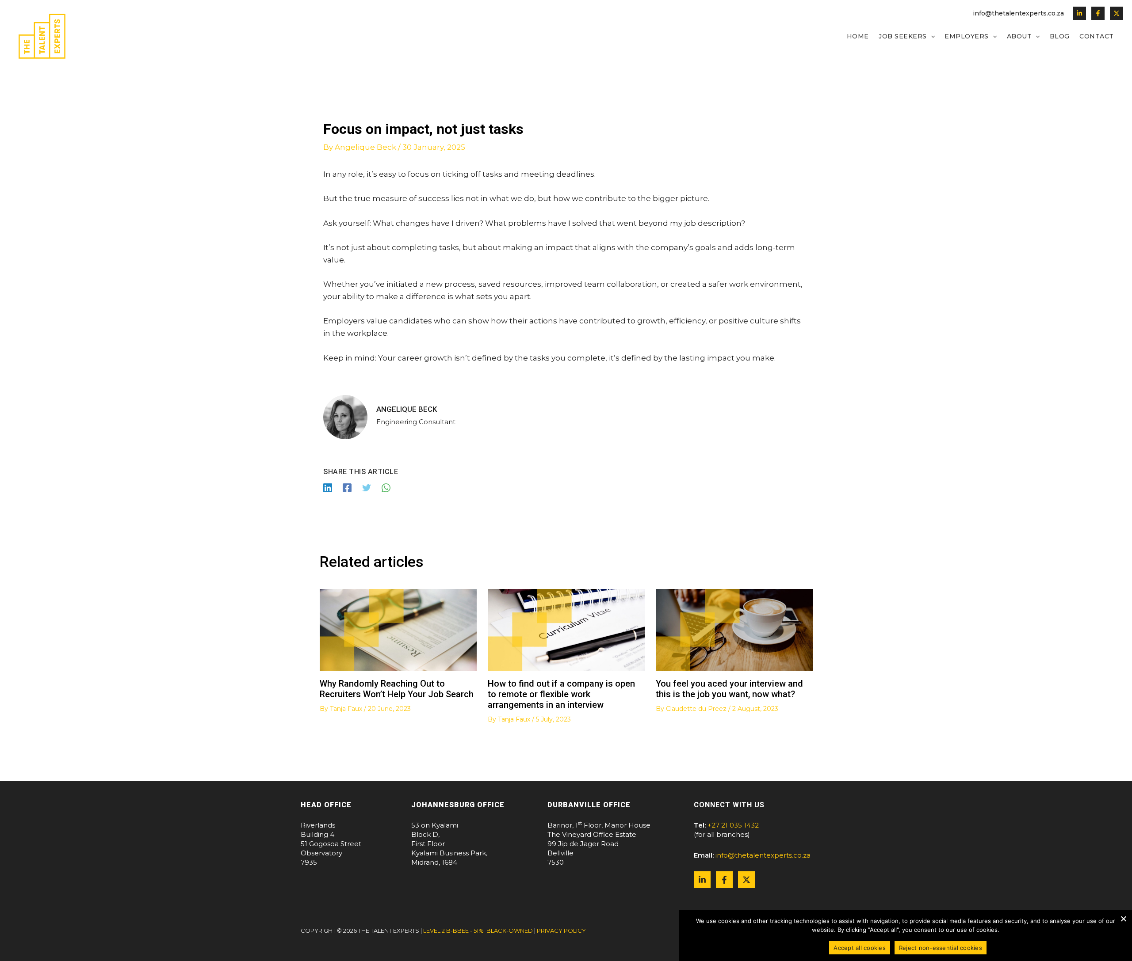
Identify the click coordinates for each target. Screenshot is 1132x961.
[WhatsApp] (386, 488)
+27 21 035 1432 (733, 825)
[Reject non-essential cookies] (1123, 918)
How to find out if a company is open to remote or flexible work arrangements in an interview (561, 694)
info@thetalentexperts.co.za (1018, 13)
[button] (931, 36)
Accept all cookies (860, 947)
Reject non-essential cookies (940, 947)
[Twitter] (1116, 13)
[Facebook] (1098, 13)
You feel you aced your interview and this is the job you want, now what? (729, 688)
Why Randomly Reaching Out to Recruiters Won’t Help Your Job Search (397, 688)
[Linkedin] (1079, 13)
